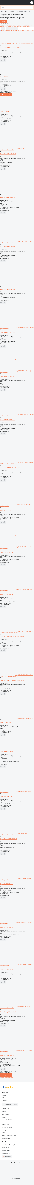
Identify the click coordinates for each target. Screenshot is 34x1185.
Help (3, 1098)
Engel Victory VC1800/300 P (8, 839)
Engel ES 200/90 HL (6, 111)
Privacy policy (5, 1130)
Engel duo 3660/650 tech (7, 197)
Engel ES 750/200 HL (6, 884)
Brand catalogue (6, 1138)
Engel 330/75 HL (5, 77)
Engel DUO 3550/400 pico (7, 332)
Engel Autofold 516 (5, 722)
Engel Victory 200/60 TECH (8, 1012)
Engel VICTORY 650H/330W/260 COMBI (12, 637)
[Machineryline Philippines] (11, 2)
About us (4, 1095)
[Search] (31, 7)
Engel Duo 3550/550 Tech (7, 289)
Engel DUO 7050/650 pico (7, 376)
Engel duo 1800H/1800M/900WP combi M (12, 680)
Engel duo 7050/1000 (6, 796)
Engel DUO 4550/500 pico (7, 420)
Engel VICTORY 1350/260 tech (9, 247)
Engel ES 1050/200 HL (6, 927)
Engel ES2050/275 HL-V (7, 1055)
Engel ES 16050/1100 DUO (8, 154)
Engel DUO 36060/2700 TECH (9, 752)
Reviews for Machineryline (9, 1135)
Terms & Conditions (7, 1127)
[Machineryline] (2, 11)
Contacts (4, 1100)
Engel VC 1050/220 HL (6, 552)
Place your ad (6, 94)
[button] (31, 2)
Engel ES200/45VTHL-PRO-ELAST (10, 48)
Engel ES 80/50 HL (5, 510)
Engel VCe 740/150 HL (6, 594)
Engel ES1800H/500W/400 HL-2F (10, 468)
